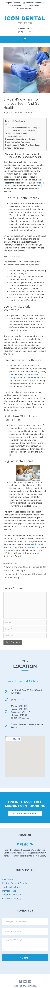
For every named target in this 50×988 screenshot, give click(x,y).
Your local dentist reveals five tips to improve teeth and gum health (25, 129)
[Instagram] (29, 981)
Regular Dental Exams (16, 148)
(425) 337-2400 (25, 31)
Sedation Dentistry (11, 894)
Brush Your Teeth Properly (17, 133)
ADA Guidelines (16, 136)
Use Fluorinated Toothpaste (18, 142)
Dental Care (11, 563)
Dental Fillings (9, 891)
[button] (33, 2)
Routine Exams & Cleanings (15, 883)
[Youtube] (25, 981)
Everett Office (25, 28)
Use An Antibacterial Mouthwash (21, 139)
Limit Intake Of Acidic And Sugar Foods (23, 145)
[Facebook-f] (20, 981)
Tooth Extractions (11, 887)
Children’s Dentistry (12, 898)
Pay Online (7, 879)
